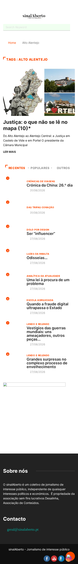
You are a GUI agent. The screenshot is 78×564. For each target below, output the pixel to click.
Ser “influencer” (41, 233)
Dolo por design (38, 229)
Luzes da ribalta (38, 253)
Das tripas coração (40, 207)
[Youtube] (35, 7)
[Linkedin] (50, 7)
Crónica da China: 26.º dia (50, 185)
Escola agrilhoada (40, 300)
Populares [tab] (40, 168)
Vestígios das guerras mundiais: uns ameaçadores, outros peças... (46, 333)
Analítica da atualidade (43, 275)
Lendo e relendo (38, 324)
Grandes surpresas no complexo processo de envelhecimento (47, 363)
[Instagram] (43, 7)
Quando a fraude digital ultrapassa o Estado (47, 306)
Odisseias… (37, 258)
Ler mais (9, 151)
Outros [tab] (63, 168)
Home (12, 42)
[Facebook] (28, 7)
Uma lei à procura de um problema (48, 282)
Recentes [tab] (17, 168)
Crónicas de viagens (41, 181)
